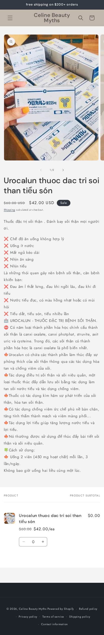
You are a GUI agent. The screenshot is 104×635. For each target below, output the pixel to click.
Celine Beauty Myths (32, 609)
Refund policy (88, 609)
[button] (10, 17)
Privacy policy (28, 617)
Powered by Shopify (60, 609)
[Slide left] (40, 170)
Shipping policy (79, 617)
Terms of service (53, 617)
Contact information (54, 624)
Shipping (9, 210)
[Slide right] (63, 170)
